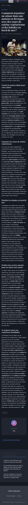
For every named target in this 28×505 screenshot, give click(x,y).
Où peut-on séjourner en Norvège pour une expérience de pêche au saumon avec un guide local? (13, 475)
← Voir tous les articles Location (11, 440)
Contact (19, 496)
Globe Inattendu (14, 491)
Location (8, 5)
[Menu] (17, 1)
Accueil (3, 5)
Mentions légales (11, 496)
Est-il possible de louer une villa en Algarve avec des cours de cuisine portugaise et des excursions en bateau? (13, 468)
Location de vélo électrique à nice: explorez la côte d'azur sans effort (13, 461)
